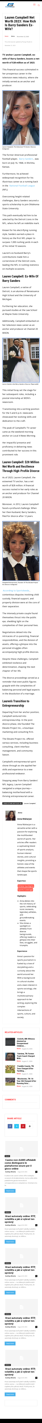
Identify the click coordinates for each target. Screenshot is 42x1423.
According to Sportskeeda (16, 590)
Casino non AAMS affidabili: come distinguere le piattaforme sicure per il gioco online (20, 1164)
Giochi (7, 1156)
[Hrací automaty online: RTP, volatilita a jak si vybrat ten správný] (21, 1205)
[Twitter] (16, 1126)
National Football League (22, 185)
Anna (13, 36)
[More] (30, 1126)
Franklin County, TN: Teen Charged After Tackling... (25, 1068)
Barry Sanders (26, 158)
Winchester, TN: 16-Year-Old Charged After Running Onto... (26, 1081)
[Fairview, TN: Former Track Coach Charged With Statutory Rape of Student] (9, 1056)
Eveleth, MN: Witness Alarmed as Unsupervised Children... (26, 1042)
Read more (10, 1191)
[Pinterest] (23, 1126)
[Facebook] (10, 1126)
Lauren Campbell (30, 803)
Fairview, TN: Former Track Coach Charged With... (26, 1056)
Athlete (7, 1212)
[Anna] (10, 915)
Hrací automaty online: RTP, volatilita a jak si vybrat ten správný (20, 1219)
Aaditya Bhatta (10, 1172)
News (6, 36)
